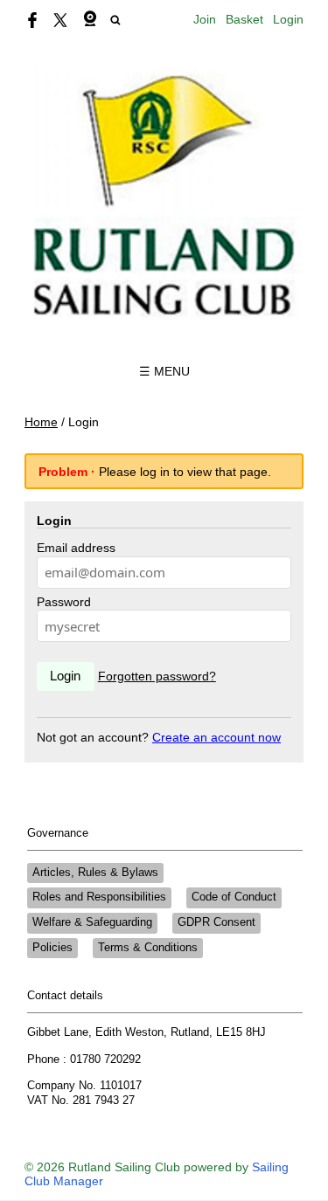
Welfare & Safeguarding (92, 922)
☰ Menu (164, 371)
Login (288, 19)
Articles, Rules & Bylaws (95, 872)
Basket (244, 19)
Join (204, 19)
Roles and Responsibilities (99, 897)
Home (41, 422)
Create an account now (216, 737)
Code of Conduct (234, 897)
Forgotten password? (157, 676)
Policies (52, 948)
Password (64, 602)
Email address (76, 548)
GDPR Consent (216, 922)
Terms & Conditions (148, 948)
